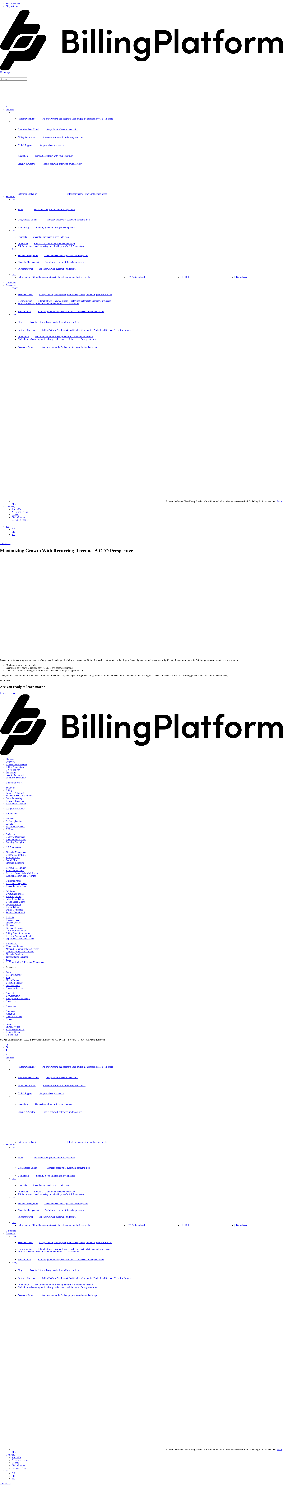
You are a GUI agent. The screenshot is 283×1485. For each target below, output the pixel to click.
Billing (9, 790)
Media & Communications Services (22, 949)
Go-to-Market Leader (16, 930)
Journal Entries (13, 857)
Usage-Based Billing (15, 808)
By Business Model (15, 894)
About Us (10, 1014)
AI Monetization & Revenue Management (25, 962)
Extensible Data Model (16, 764)
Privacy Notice (13, 1026)
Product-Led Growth (15, 912)
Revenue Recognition (16, 868)
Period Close (12, 860)
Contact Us (5, 543)
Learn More (107, 118)
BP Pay (9, 829)
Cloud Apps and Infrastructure (20, 951)
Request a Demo (7, 693)
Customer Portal (13, 881)
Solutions (10, 787)
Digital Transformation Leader (20, 938)
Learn (8, 972)
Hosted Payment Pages (16, 886)
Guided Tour (12, 1034)
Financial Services (14, 954)
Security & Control (15, 775)
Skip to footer (12, 6)
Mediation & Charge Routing (19, 795)
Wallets (9, 824)
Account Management (16, 883)
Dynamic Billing (13, 904)
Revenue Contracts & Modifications (22, 873)
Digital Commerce (14, 909)
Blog (8, 977)
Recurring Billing (14, 896)
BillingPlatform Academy (18, 998)
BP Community (13, 996)
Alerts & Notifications (16, 839)
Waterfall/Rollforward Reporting (21, 876)
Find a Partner (12, 980)
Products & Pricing (15, 793)
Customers (11, 1006)
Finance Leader (13, 922)
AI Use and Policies (15, 1029)
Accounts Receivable (16, 803)
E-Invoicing (11, 813)
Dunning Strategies (15, 842)
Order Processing (14, 798)
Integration (11, 772)
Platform (10, 759)
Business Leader (13, 920)
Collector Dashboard (15, 837)
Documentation (13, 985)
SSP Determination (15, 870)
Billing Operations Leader (18, 933)
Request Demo (13, 1032)
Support (9, 1024)
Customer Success (14, 988)
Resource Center (13, 975)
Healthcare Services (15, 946)
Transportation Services (17, 957)
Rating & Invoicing (15, 801)
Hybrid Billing (12, 907)
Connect (10, 993)
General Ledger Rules (16, 855)
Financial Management (16, 852)
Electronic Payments (15, 826)
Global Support (13, 769)
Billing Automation (15, 767)
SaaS (8, 959)
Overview (10, 761)
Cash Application (14, 821)
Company (10, 1011)
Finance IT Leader (14, 928)
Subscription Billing (15, 899)
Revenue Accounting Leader (19, 936)
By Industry (11, 943)
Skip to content (13, 3)
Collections (11, 834)
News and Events (14, 1016)
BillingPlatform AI (14, 782)
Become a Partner (14, 983)
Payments (10, 818)
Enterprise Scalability (16, 777)
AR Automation (13, 847)
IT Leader (10, 925)
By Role (10, 917)
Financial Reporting (15, 863)
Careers (9, 1019)
